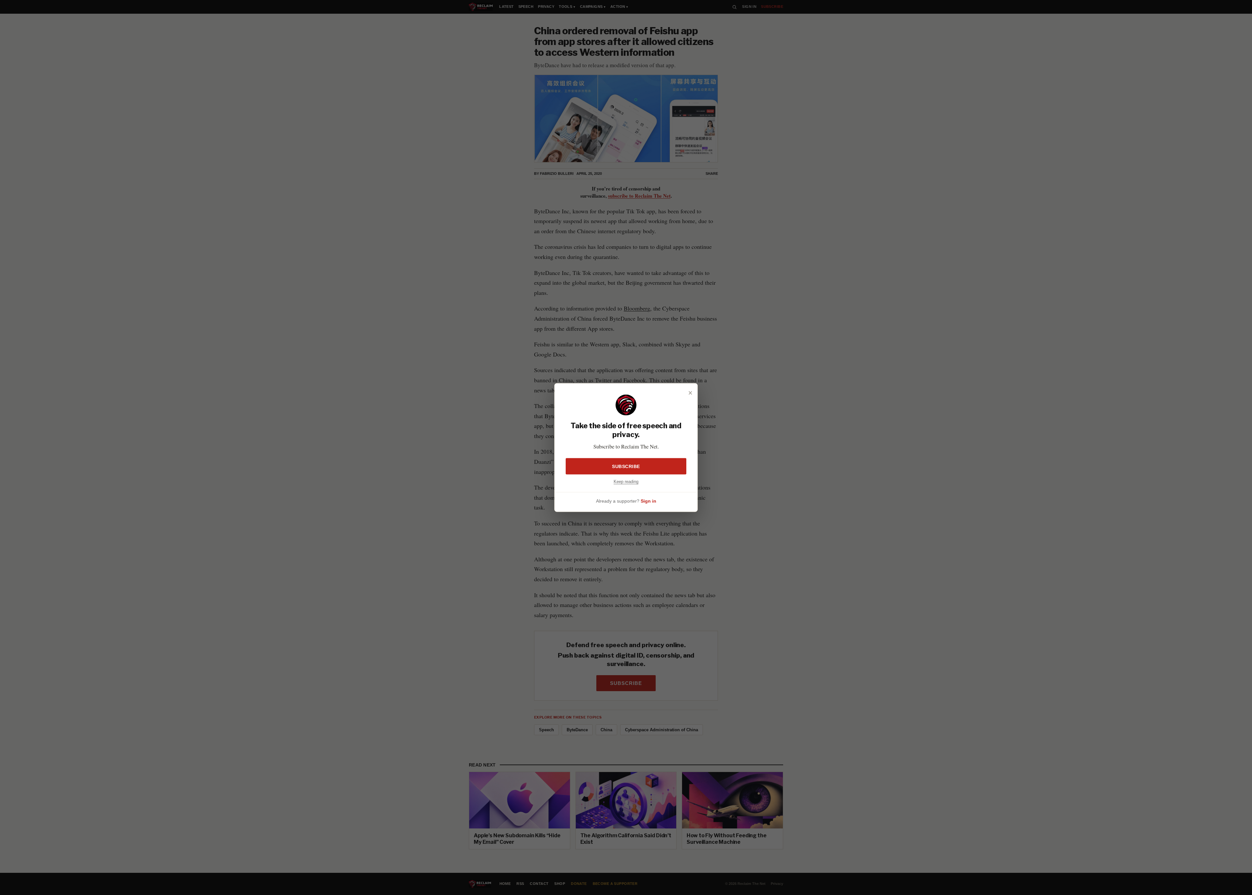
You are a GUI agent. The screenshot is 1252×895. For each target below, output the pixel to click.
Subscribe (626, 466)
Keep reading (626, 481)
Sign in (648, 500)
